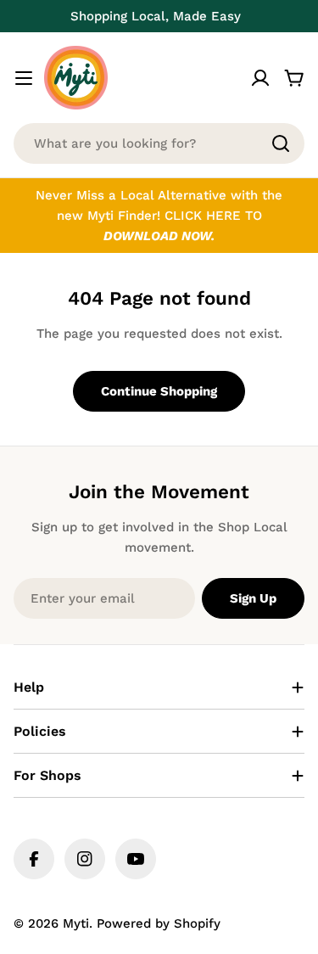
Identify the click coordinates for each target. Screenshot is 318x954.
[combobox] (159, 143)
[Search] (281, 143)
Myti (76, 923)
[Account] (260, 78)
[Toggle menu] (24, 78)
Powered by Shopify (158, 923)
